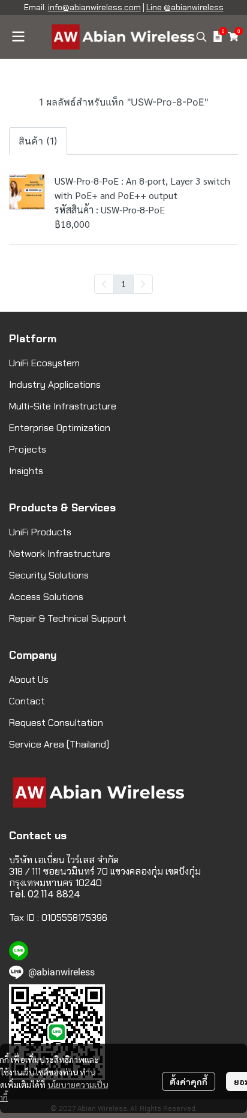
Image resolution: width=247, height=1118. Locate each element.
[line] (18, 950)
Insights (26, 471)
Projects (27, 449)
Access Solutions (46, 596)
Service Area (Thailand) (59, 744)
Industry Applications (55, 384)
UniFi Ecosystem (44, 363)
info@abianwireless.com (94, 7)
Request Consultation (56, 722)
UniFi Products (40, 532)
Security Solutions (49, 575)
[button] (201, 36)
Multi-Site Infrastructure (62, 406)
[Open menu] (18, 37)
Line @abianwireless (185, 7)
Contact (27, 701)
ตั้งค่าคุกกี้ (188, 1081)
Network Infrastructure (59, 553)
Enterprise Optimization (59, 427)
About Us (29, 679)
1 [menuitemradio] (123, 283)
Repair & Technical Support (67, 618)
